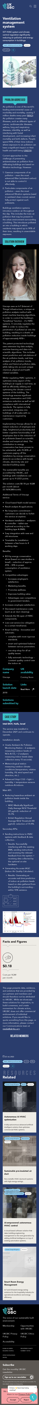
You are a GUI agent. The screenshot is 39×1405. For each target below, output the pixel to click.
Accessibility (8, 1341)
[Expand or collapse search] (31, 6)
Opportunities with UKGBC (27, 1327)
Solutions (27, 45)
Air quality (6, 50)
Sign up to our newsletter (15, 1377)
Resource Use (25, 1138)
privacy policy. (19, 1384)
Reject (28, 1400)
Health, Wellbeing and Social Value (13, 45)
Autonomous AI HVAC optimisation (15, 1118)
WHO (30, 115)
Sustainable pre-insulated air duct (18, 1172)
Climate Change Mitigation (12, 1084)
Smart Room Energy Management (14, 1283)
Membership (8, 1325)
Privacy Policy (25, 1394)
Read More (25, 689)
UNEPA (27, 150)
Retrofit (24, 1084)
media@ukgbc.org (11, 1028)
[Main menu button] (35, 6)
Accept (14, 1400)
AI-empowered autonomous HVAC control (17, 1224)
